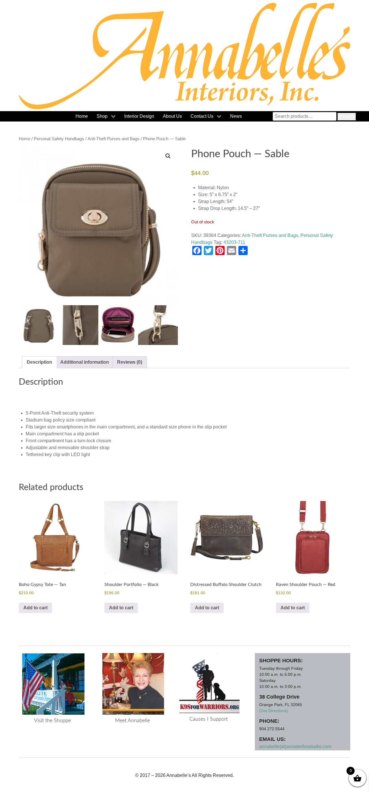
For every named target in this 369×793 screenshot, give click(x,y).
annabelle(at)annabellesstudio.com (295, 746)
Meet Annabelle (132, 720)
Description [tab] (39, 362)
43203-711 (234, 242)
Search (346, 116)
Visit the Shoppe (52, 720)
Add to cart (35, 607)
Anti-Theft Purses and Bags (114, 138)
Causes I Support (208, 719)
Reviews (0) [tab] (129, 362)
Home (24, 138)
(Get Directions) (273, 710)
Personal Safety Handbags (59, 138)
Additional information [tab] (84, 362)
